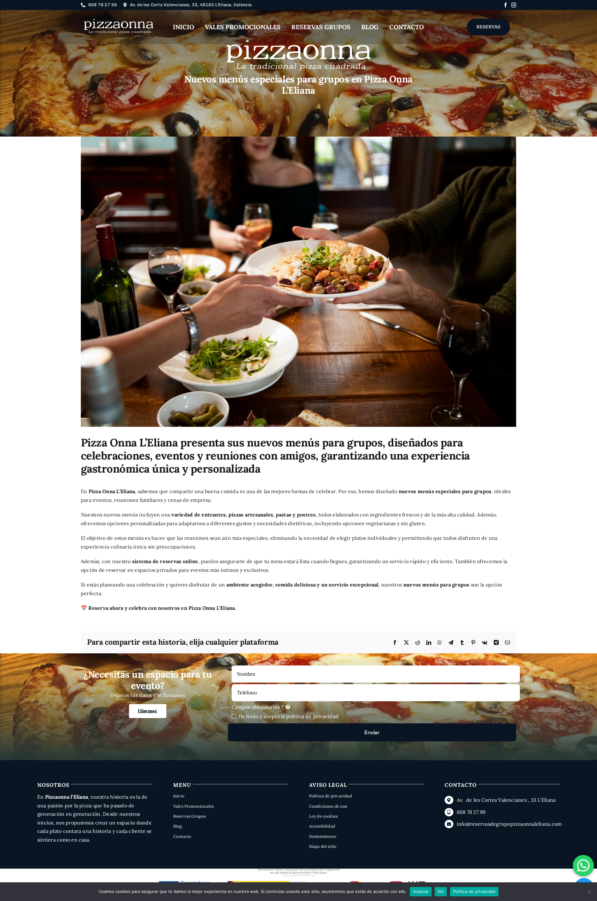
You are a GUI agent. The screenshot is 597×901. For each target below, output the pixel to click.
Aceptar (421, 891)
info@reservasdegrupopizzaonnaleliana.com (509, 824)
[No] (589, 892)
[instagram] (513, 4)
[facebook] (505, 4)
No (441, 891)
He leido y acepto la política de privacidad (288, 716)
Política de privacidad (474, 891)
